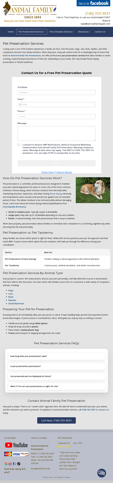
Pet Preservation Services (30, 31)
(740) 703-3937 (97, 13)
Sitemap (67, 477)
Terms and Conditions (56, 477)
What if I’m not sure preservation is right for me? (34, 386)
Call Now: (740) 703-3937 (56, 420)
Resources (83, 31)
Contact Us (100, 31)
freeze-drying (55, 193)
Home (11, 31)
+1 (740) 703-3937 (46, 453)
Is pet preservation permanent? (25, 366)
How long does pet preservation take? (28, 356)
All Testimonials (65, 438)
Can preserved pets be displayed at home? (30, 376)
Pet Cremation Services (61, 31)
